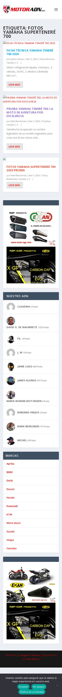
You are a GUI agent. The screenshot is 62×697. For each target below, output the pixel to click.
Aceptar (23, 686)
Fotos (45, 175)
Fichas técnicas (47, 59)
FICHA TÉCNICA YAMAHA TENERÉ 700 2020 (30, 52)
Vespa (10, 540)
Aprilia (10, 463)
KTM (9, 514)
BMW (10, 472)
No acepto (39, 686)
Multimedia (12, 179)
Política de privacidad (32, 691)
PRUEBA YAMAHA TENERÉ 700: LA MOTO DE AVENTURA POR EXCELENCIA (30, 112)
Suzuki (10, 531)
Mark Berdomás (18, 121)
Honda (10, 497)
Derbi (10, 480)
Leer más (14, 84)
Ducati (10, 489)
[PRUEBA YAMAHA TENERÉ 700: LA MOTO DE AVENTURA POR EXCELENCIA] (31, 100)
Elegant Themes (30, 655)
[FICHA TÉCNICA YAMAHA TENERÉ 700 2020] (31, 43)
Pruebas (46, 121)
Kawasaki (12, 506)
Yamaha (10, 62)
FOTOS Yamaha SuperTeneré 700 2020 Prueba (31, 168)
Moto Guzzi (13, 523)
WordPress (33, 659)
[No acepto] (57, 685)
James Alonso (17, 59)
